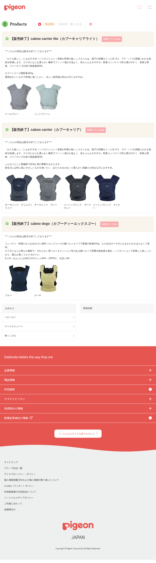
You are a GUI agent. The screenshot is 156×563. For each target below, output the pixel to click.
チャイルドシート (14, 326)
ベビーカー (10, 317)
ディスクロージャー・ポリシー (20, 473)
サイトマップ (11, 462)
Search (139, 7)
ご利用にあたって (13, 503)
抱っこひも (10, 335)
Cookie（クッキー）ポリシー (19, 485)
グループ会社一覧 (13, 468)
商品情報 (49, 24)
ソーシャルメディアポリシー (19, 497)
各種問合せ (10, 509)
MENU (148, 7)
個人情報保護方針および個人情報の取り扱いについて (31, 479)
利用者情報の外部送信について (20, 491)
